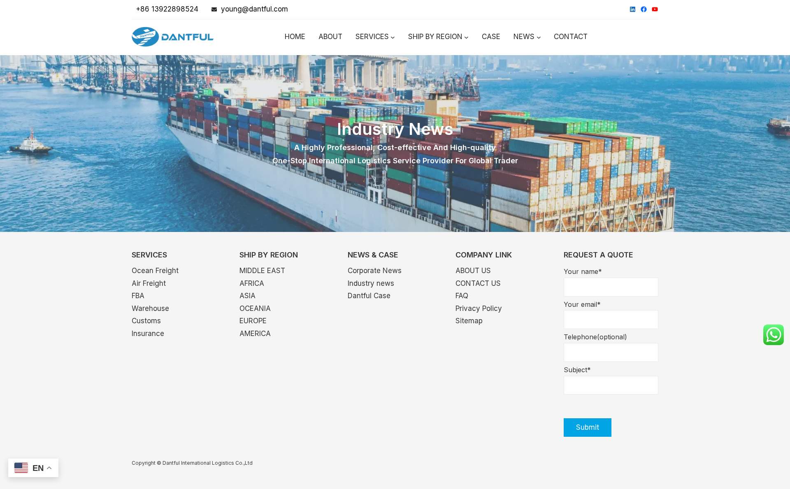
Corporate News (375, 271)
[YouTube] (654, 9)
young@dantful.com (254, 9)
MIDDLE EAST (262, 271)
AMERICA (255, 333)
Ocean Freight (155, 271)
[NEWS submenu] (539, 37)
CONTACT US (478, 283)
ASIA (247, 296)
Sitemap (469, 321)
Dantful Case (369, 296)
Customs (146, 321)
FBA (138, 296)
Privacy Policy (478, 308)
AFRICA (251, 283)
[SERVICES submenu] (392, 37)
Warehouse (150, 308)
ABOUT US (473, 271)
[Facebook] (643, 9)
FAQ (461, 296)
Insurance (148, 333)
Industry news (371, 283)
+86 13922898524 (165, 9)
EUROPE (253, 321)
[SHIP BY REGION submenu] (466, 37)
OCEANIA (255, 308)
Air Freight (149, 283)
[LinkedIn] (632, 9)
